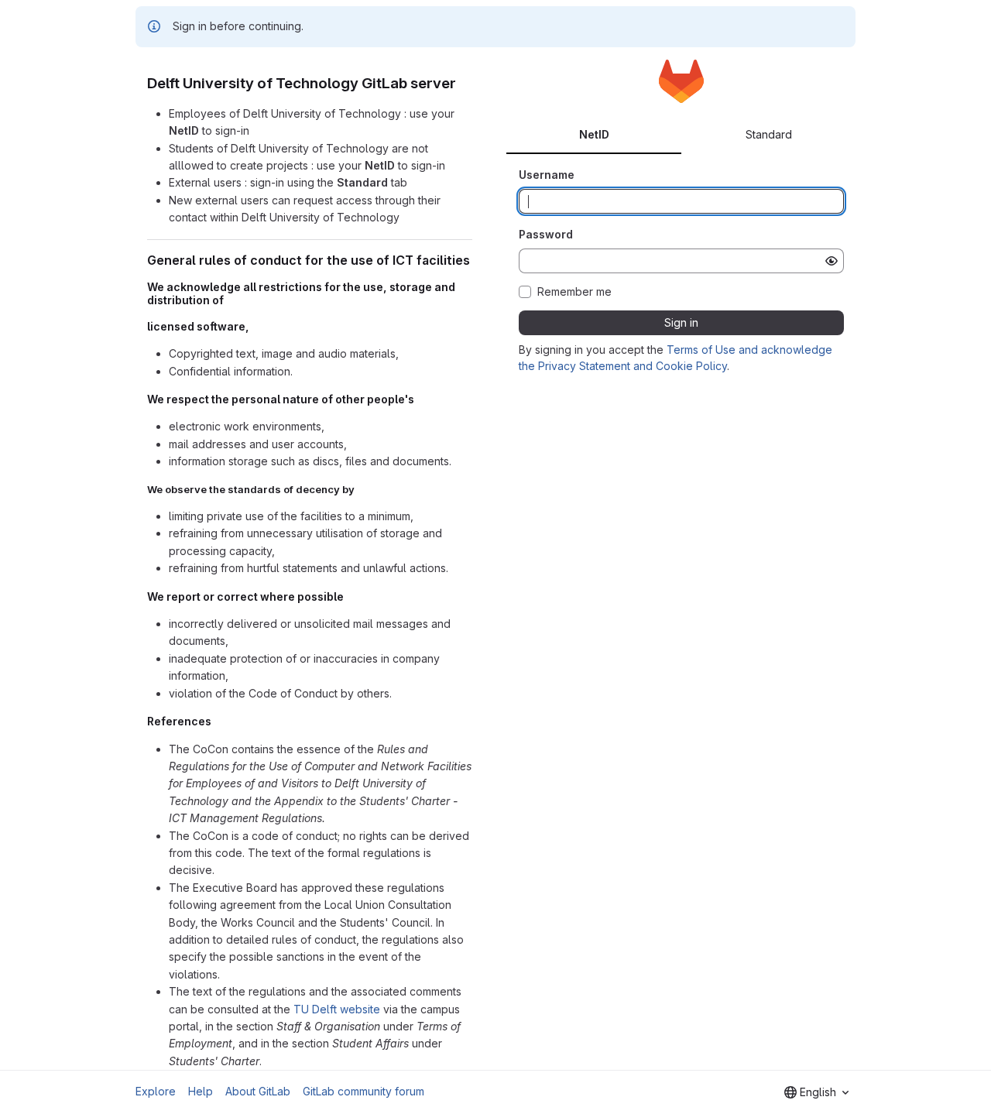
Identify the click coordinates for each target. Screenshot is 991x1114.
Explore (155, 1091)
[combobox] (816, 1092)
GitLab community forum (363, 1091)
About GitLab (257, 1091)
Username (546, 174)
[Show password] (831, 261)
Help (200, 1091)
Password (546, 234)
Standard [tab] (769, 134)
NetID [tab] (594, 134)
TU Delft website (336, 1009)
